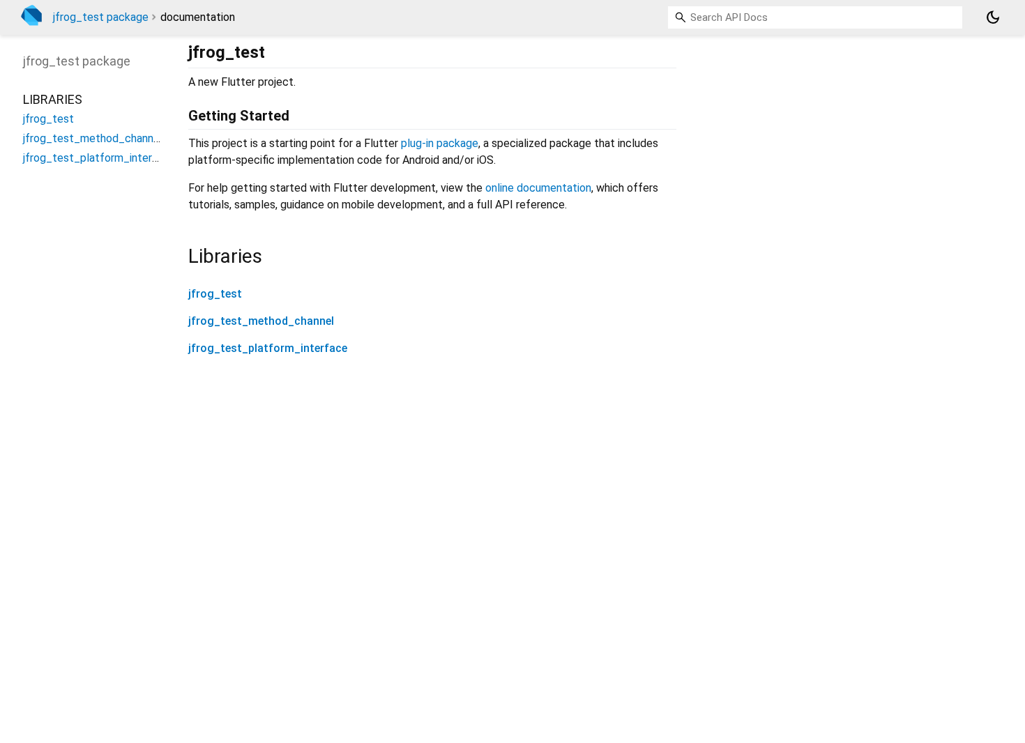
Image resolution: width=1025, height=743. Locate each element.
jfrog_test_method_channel (261, 321)
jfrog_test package (101, 17)
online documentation (538, 187)
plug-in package (439, 143)
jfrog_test (215, 293)
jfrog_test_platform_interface (267, 348)
